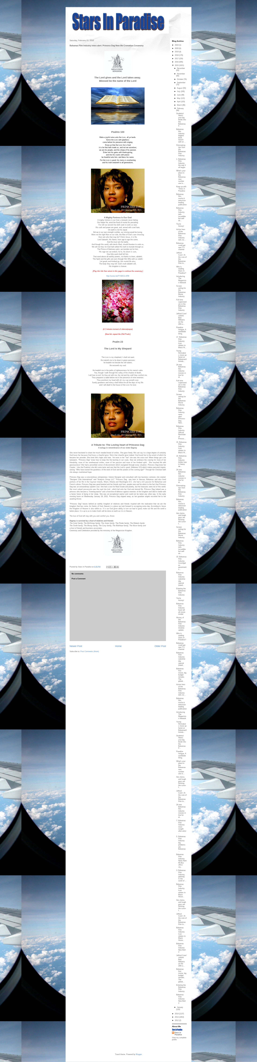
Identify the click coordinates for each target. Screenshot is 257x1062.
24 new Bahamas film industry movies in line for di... (181, 371)
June (179, 95)
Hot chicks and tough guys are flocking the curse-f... (181, 518)
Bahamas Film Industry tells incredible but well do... (181, 214)
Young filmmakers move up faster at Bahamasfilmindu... (181, 356)
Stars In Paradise (178, 1034)
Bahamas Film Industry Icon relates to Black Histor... (181, 890)
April (179, 102)
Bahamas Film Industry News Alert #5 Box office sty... (181, 860)
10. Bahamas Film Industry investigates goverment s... (181, 563)
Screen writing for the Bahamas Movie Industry (181, 291)
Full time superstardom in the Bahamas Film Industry (181, 305)
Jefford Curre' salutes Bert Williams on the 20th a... (181, 319)
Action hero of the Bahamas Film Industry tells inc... (181, 234)
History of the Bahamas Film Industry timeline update (181, 624)
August (180, 88)
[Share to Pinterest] (117, 567)
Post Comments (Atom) (89, 651)
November (181, 74)
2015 (177, 65)
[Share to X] (112, 567)
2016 (177, 62)
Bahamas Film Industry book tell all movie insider (180, 609)
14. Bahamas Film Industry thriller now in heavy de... (181, 461)
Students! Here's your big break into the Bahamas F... (181, 119)
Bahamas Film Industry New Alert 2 (181, 948)
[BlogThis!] (110, 567)
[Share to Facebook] (115, 567)
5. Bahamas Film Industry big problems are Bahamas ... (181, 843)
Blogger (139, 1054)
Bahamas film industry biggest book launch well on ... (181, 135)
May (179, 98)
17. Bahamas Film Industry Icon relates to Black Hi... (181, 342)
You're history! (180, 225)
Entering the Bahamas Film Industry (181, 592)
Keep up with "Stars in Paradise (181, 189)
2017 (177, 58)
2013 (177, 1017)
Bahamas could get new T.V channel (180, 246)
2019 (177, 52)
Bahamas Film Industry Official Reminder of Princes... (181, 432)
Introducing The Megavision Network (181, 279)
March (179, 105)
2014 (177, 1014)
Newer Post (76, 646)
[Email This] (107, 567)
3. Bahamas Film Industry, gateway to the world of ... (181, 875)
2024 (177, 45)
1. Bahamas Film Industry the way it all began (181, 163)
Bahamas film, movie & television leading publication (181, 199)
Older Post (160, 646)
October (180, 79)
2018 (177, 55)
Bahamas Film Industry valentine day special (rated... (180, 579)
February (180, 108)
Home (118, 646)
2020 (177, 48)
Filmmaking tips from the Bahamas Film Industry (181, 150)
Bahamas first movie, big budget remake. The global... (181, 675)
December (181, 68)
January (180, 1007)
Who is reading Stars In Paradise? (181, 270)
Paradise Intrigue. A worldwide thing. (181, 330)
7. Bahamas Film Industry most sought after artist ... (181, 827)
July (179, 91)
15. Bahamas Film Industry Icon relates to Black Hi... (181, 447)
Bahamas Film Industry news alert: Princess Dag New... (180, 415)
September (181, 83)
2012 (177, 1020)
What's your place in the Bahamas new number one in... (181, 177)
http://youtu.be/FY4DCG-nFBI (117, 276)
